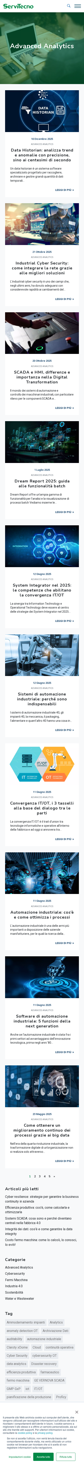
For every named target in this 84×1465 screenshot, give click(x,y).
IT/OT (38, 1389)
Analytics (56, 1322)
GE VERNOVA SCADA (49, 1380)
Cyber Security (17, 1356)
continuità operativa (59, 1347)
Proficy (61, 1397)
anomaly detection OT (22, 1331)
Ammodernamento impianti (26, 1322)
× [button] (75, 1411)
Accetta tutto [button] (43, 1456)
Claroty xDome (17, 1347)
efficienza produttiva (21, 1372)
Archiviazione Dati (55, 1331)
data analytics (16, 1364)
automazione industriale (44, 1339)
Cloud (37, 1347)
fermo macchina (18, 1380)
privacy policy (45, 1432)
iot (27, 1389)
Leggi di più (63, 190)
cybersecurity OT (44, 1356)
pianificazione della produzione (29, 1397)
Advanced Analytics (19, 1267)
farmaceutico (50, 1372)
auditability (14, 1339)
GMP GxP (14, 1389)
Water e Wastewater (19, 1299)
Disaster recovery (44, 1364)
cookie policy (25, 1432)
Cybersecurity (15, 1274)
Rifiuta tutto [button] (66, 1456)
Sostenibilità (14, 1292)
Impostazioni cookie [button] (20, 1456)
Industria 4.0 (14, 1286)
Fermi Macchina (16, 1280)
